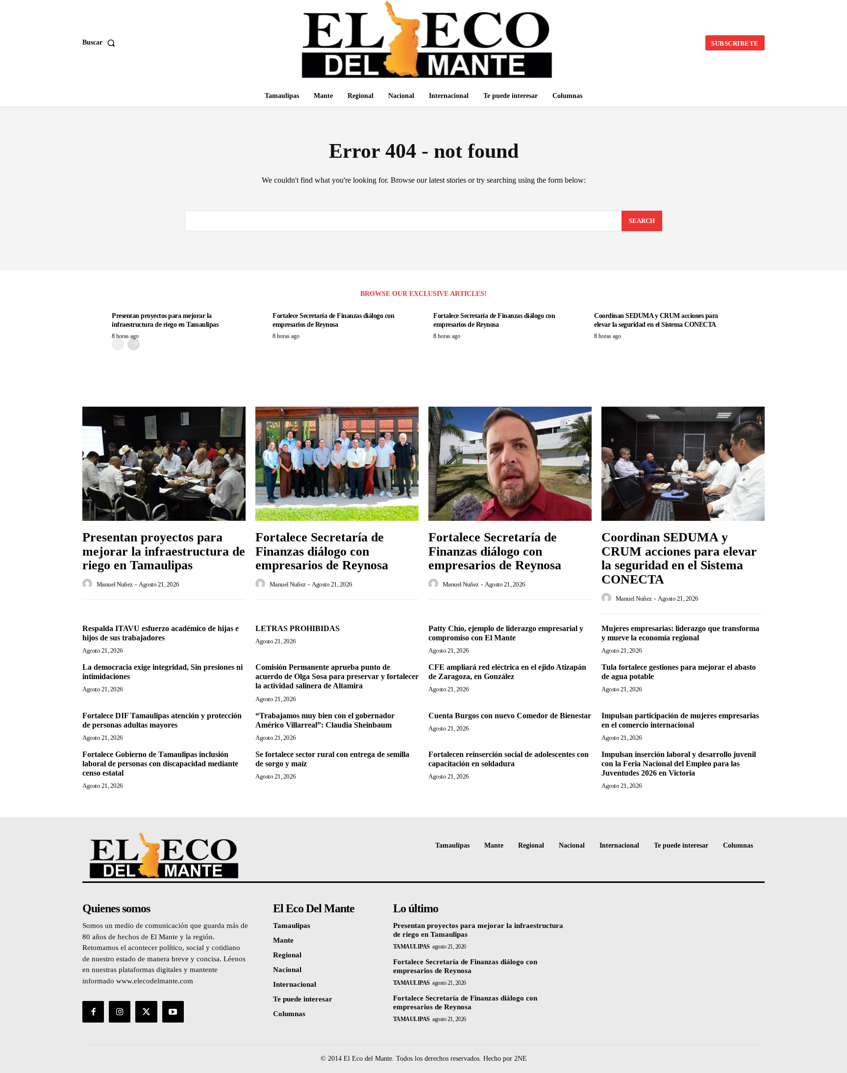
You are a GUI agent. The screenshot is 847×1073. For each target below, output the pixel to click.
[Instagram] (119, 1012)
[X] (146, 1012)
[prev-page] (118, 344)
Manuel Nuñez (115, 584)
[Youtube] (173, 1012)
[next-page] (133, 344)
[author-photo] (88, 584)
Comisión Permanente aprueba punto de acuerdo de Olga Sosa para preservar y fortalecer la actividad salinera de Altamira (337, 676)
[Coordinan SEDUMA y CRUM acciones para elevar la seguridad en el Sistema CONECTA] (683, 464)
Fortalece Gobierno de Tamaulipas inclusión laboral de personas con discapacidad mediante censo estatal (160, 763)
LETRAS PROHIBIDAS (297, 628)
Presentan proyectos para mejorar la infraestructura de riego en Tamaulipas (163, 551)
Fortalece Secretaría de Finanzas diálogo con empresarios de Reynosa (321, 551)
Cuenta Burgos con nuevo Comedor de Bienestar (509, 715)
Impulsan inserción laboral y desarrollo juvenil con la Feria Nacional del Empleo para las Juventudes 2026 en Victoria (678, 763)
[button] (100, 42)
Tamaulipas (411, 946)
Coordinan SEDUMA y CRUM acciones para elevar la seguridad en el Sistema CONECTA (679, 558)
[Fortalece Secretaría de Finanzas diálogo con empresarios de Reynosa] (337, 464)
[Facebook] (93, 1012)
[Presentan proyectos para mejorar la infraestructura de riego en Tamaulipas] (164, 464)
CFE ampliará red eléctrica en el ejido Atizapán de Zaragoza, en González (507, 672)
